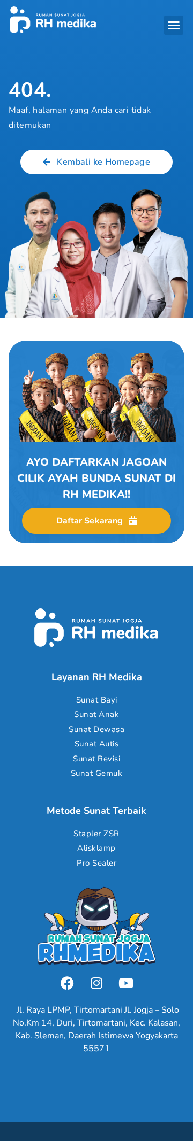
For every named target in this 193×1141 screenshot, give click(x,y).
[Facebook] (67, 982)
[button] (173, 25)
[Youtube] (126, 982)
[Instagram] (96, 982)
